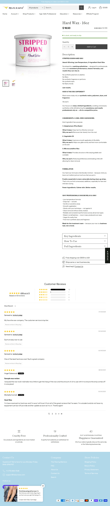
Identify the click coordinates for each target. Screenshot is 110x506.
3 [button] (55, 414)
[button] (43, 289)
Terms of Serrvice (91, 473)
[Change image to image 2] (13, 83)
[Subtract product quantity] (64, 46)
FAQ (52, 466)
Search (53, 477)
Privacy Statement (92, 470)
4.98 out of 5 (25, 293)
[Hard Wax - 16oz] (31, 49)
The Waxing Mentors (59, 462)
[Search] (81, 7)
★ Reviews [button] (108, 255)
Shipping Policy (90, 462)
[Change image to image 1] (6, 83)
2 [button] (52, 414)
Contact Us (79, 266)
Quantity (65, 42)
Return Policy (90, 466)
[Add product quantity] (72, 46)
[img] (9, 312)
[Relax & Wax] (13, 7)
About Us (54, 470)
